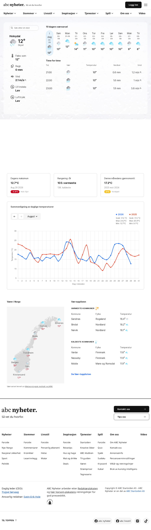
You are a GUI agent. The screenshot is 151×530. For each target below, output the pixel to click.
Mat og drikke (70, 458)
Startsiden (85, 442)
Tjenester (90, 13)
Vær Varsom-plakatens (63, 492)
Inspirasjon (68, 13)
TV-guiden (85, 458)
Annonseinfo (116, 453)
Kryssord (102, 463)
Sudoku (101, 458)
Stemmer (28, 13)
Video (142, 13)
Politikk (5, 463)
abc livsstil (125, 520)
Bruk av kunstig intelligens (123, 469)
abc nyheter (105, 520)
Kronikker (28, 453)
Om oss (124, 13)
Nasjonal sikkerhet (11, 453)
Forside (5, 442)
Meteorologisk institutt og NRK (39, 386)
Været (83, 463)
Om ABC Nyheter (118, 442)
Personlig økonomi (50, 447)
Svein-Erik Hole (32, 496)
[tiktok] (146, 521)
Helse (44, 453)
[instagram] (137, 521)
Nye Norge (7, 447)
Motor (44, 458)
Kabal (101, 469)
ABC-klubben (86, 453)
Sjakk (100, 453)
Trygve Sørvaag (10, 492)
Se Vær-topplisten (81, 374)
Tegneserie (85, 474)
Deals (66, 463)
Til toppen (8, 520)
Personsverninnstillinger (122, 458)
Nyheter (8, 13)
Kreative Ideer (87, 447)
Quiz (100, 447)
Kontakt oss (116, 447)
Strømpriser (86, 469)
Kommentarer (31, 447)
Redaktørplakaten (88, 488)
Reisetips (67, 447)
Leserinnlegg (30, 458)
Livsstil (48, 13)
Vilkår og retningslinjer (121, 463)
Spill (108, 13)
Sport (4, 458)
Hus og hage (69, 453)
